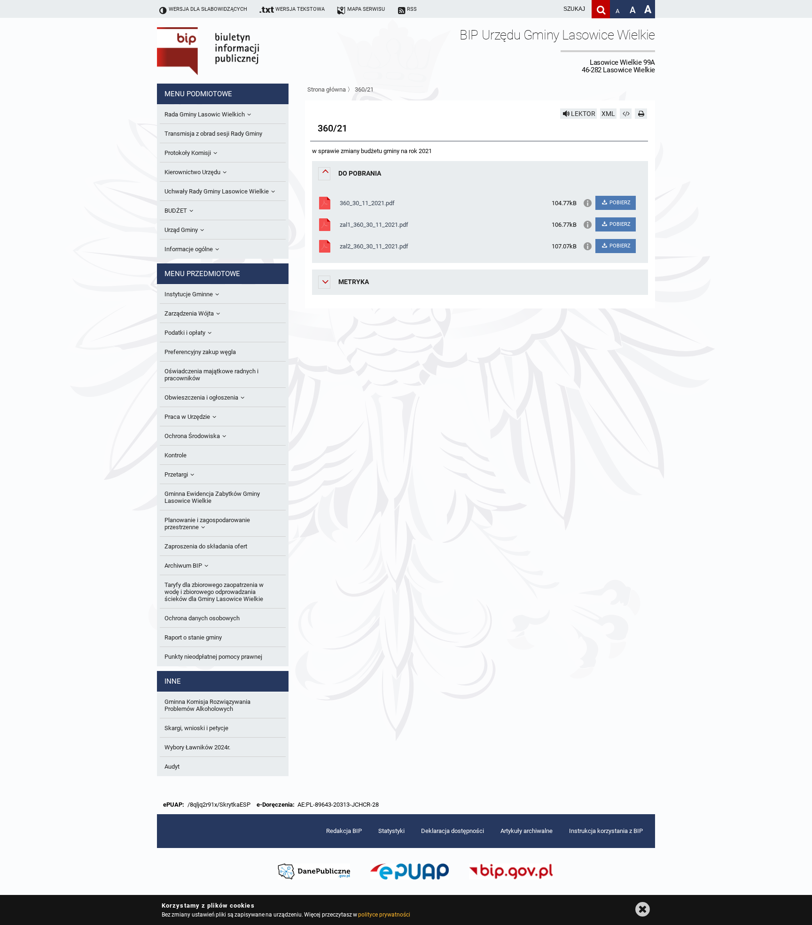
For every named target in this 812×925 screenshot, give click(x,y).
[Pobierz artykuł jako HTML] (626, 113)
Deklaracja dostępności (452, 830)
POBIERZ (619, 203)
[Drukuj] (641, 113)
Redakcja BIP (344, 830)
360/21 (364, 89)
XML (608, 113)
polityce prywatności (384, 914)
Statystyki (391, 830)
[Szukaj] (601, 9)
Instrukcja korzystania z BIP (606, 830)
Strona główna (326, 89)
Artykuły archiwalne (526, 830)
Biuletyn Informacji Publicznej (234, 50)
